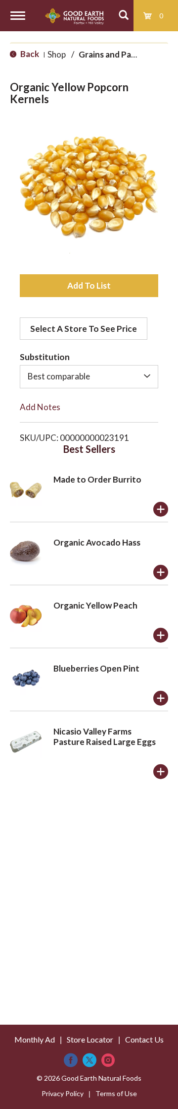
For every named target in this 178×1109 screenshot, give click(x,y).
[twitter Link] (89, 1060)
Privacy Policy (63, 1093)
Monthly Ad (34, 1039)
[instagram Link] (108, 1060)
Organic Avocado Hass (96, 542)
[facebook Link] (71, 1060)
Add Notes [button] (40, 407)
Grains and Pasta (111, 54)
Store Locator (90, 1039)
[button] (89, 285)
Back (29, 54)
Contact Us (144, 1039)
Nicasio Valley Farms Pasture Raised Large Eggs (104, 736)
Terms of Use (116, 1093)
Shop (56, 54)
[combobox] (89, 376)
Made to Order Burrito (97, 479)
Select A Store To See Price (83, 328)
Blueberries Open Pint (96, 668)
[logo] (74, 15)
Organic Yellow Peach (95, 605)
